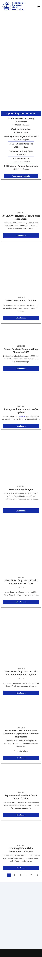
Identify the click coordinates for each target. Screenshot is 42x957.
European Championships (21, 940)
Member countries (21, 922)
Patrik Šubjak (28, 953)
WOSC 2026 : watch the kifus (21, 300)
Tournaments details (21, 176)
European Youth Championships (21, 942)
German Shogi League (21, 489)
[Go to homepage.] (13, 6)
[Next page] (37, 875)
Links (21, 919)
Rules (21, 924)
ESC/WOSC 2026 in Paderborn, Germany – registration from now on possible (21, 733)
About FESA (21, 916)
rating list (21, 416)
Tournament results (21, 937)
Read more (21, 235)
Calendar (21, 934)
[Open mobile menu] (39, 6)
